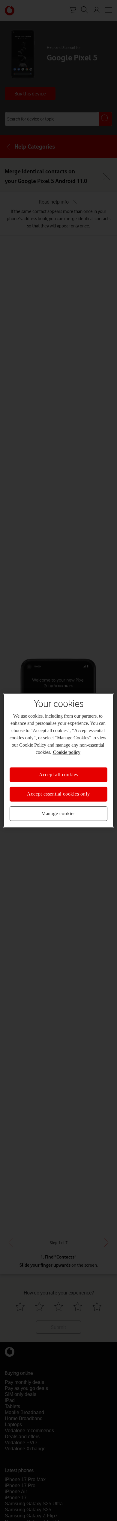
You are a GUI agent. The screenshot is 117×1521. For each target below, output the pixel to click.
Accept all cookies (58, 774)
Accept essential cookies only (58, 794)
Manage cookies (58, 813)
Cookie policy (66, 752)
